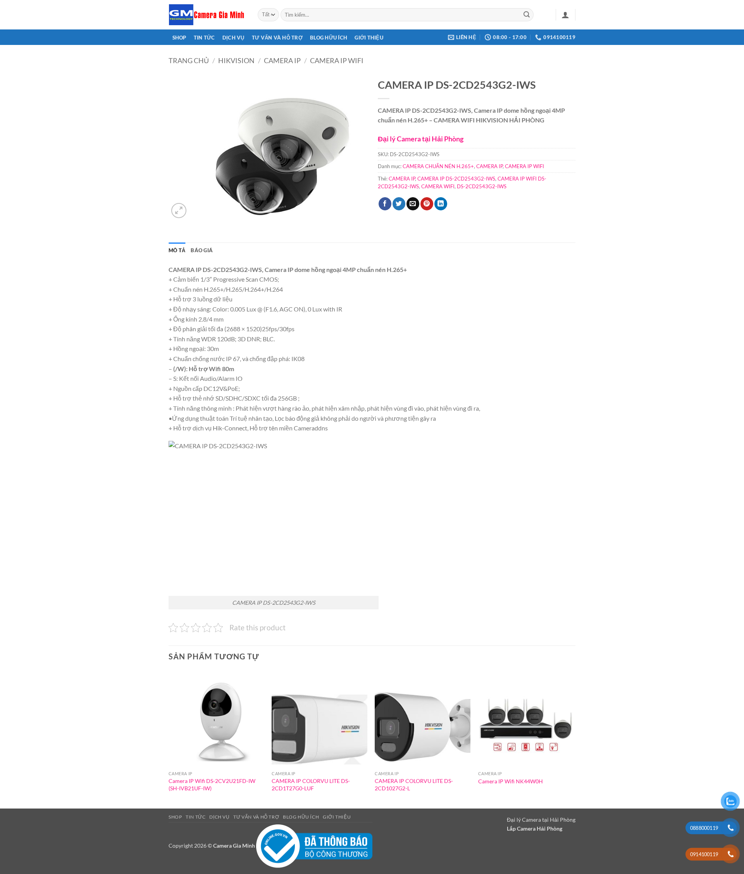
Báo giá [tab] (202, 250)
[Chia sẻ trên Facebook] (385, 203)
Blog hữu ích (328, 37)
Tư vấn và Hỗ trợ (277, 37)
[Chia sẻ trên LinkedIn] (440, 203)
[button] (565, 14)
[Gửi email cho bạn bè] (412, 203)
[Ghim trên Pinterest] (426, 203)
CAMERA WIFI (438, 186)
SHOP (179, 37)
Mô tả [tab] (177, 250)
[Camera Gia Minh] (207, 14)
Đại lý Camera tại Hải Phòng (420, 138)
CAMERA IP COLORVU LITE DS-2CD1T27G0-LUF (311, 784)
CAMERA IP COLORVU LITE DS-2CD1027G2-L (414, 784)
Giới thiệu (369, 37)
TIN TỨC (204, 37)
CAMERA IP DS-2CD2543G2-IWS (456, 178)
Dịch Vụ (233, 37)
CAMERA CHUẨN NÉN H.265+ (438, 166)
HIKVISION (236, 60)
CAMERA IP (282, 60)
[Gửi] (526, 14)
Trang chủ (189, 60)
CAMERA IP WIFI (336, 60)
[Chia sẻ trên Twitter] (399, 203)
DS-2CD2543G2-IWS (481, 186)
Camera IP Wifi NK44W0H (510, 781)
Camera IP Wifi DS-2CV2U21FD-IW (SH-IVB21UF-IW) (212, 784)
